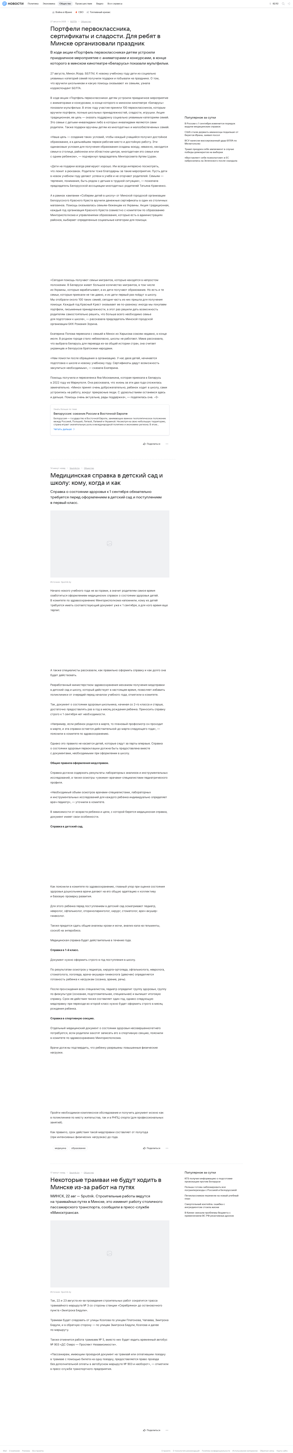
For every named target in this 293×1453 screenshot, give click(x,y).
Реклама (26, 1451)
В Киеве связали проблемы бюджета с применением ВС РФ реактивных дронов (209, 1214)
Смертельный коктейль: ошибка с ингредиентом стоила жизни (205, 1206)
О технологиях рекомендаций (186, 1451)
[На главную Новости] (15, 3)
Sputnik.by (75, 468)
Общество (86, 21)
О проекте (165, 1451)
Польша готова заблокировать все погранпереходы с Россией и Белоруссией (211, 1189)
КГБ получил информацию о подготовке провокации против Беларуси (209, 1180)
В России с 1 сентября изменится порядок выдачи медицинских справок (210, 125)
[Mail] (4, 3)
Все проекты (38, 1451)
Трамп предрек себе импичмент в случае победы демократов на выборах (209, 151)
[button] (109, 544)
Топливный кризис (100, 12)
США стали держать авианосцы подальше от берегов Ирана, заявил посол (211, 134)
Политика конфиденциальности (216, 1451)
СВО (80, 12)
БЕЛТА (73, 21)
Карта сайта (282, 1451)
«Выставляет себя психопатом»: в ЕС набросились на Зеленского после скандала (211, 159)
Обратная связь (267, 1451)
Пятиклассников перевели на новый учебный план (212, 1197)
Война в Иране (64, 12)
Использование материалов (245, 1451)
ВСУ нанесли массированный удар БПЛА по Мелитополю (211, 142)
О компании (14, 1451)
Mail (5, 1451)
